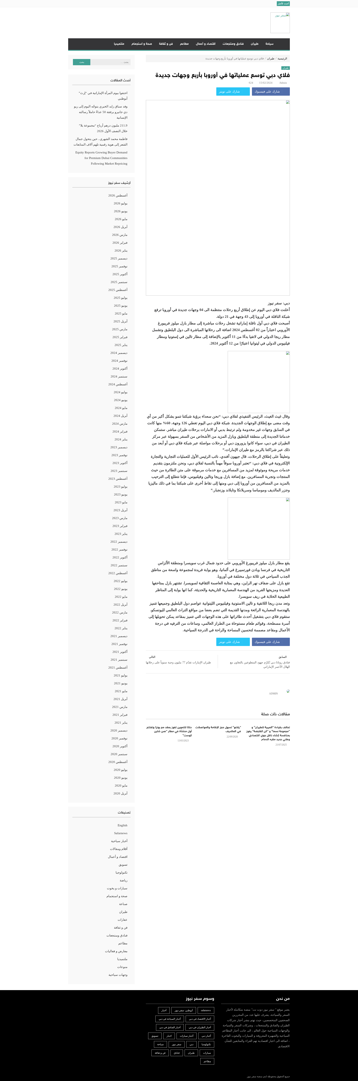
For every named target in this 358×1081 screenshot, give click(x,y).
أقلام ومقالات (118, 849)
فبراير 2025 (119, 337)
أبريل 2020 (120, 793)
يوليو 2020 (120, 769)
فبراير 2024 (119, 431)
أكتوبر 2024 (119, 368)
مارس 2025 (119, 329)
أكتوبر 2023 (119, 463)
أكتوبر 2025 (119, 274)
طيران (254, 44)
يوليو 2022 (120, 581)
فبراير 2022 (119, 620)
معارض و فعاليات (116, 951)
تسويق (123, 864)
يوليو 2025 (120, 297)
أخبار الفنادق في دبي (169, 1027)
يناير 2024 (121, 439)
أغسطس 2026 (117, 195)
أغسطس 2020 (117, 762)
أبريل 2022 (120, 604)
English (122, 825)
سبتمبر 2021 (119, 659)
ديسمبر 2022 (118, 541)
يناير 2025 (121, 345)
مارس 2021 (119, 707)
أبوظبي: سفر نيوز (184, 1010)
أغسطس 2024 (117, 384)
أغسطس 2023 (117, 478)
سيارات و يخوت (117, 888)
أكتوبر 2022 (119, 557)
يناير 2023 (121, 533)
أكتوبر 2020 (119, 746)
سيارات (207, 1052)
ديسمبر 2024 (118, 352)
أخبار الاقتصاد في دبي (200, 1018)
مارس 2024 (119, 423)
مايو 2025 (121, 313)
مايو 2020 (121, 785)
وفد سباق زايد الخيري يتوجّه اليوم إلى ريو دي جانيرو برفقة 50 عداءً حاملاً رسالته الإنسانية (100, 112)
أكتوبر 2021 (119, 651)
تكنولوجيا (121, 872)
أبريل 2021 (120, 699)
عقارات (122, 919)
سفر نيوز (176, 1044)
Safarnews (120, 833)
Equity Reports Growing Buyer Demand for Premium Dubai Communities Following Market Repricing (101, 158)
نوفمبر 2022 (119, 549)
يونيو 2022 (120, 589)
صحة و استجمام (142, 44)
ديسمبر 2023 (118, 447)
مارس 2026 (119, 234)
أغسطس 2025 (117, 290)
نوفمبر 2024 (119, 360)
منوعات (122, 967)
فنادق (177, 1052)
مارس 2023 (119, 518)
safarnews (206, 1010)
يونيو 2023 (120, 494)
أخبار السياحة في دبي (170, 1018)
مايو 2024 (121, 408)
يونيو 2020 (120, 777)
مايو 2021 (121, 691)
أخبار (163, 1010)
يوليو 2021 (120, 675)
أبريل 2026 (120, 227)
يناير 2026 (121, 250)
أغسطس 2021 (117, 667)
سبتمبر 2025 (119, 282)
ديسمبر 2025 (118, 258)
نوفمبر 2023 (119, 455)
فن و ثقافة (166, 44)
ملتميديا (119, 44)
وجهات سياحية (118, 974)
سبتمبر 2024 (119, 376)
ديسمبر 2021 (118, 636)
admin (283, 82)
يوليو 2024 (120, 392)
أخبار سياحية (119, 841)
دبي (191, 1044)
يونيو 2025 (120, 305)
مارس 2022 (119, 612)
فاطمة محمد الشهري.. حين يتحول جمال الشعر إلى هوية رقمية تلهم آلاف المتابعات (100, 141)
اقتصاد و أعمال (205, 44)
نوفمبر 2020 (119, 738)
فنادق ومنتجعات (233, 44)
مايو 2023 (121, 502)
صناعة (123, 904)
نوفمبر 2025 (119, 266)
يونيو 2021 (120, 683)
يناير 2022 (121, 628)
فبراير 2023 (119, 526)
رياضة (123, 880)
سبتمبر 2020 (119, 754)
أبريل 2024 (120, 415)
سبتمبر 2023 (119, 470)
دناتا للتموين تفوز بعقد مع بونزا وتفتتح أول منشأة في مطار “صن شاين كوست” (169, 731)
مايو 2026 (121, 219)
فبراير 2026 (119, 242)
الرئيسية (283, 44)
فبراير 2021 (119, 714)
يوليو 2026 (120, 203)
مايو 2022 (121, 596)
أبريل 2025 (120, 321)
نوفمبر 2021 (119, 644)
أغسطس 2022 (117, 573)
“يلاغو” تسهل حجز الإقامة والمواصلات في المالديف (218, 729)
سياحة (269, 44)
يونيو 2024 (120, 400)
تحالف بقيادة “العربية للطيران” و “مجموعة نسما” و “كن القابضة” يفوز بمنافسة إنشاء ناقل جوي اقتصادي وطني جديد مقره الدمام (268, 733)
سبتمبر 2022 (119, 565)
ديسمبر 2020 (118, 730)
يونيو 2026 (120, 211)
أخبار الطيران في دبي (200, 1027)
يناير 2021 (121, 722)
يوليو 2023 (120, 486)
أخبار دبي (206, 1035)
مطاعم (184, 44)
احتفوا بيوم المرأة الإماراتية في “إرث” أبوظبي (103, 95)
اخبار (169, 1035)
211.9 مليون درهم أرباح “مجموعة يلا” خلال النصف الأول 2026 (103, 128)
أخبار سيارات (186, 1035)
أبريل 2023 (120, 510)
